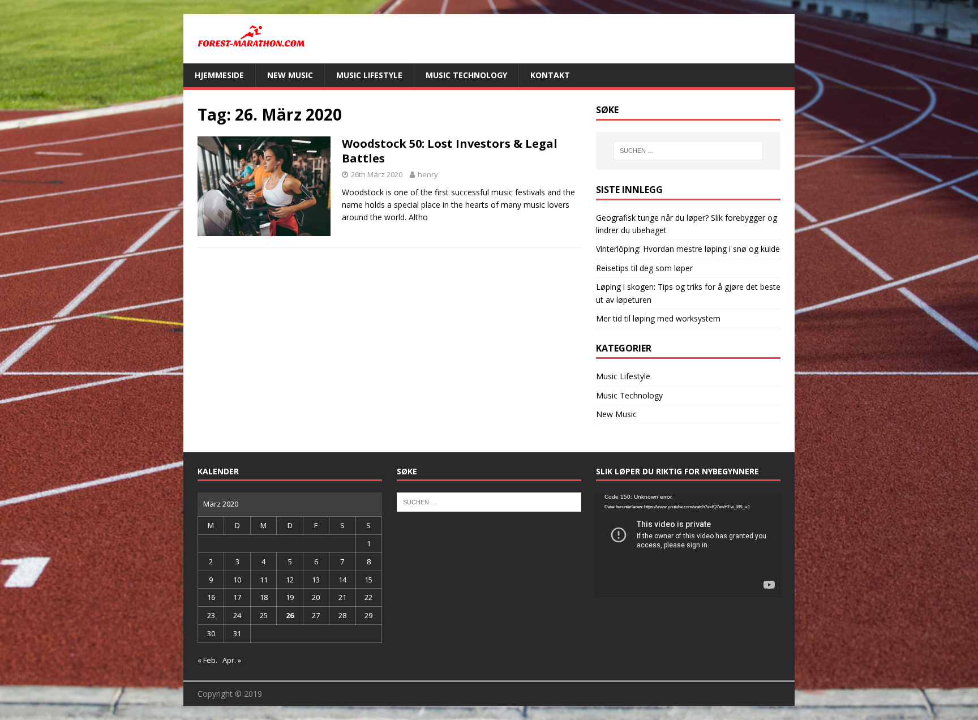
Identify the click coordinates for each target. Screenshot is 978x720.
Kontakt (550, 75)
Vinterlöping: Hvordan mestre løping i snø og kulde (688, 248)
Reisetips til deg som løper (644, 268)
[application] (688, 544)
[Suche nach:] (688, 150)
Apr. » (231, 660)
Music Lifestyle (369, 75)
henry (428, 174)
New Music (290, 75)
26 (290, 615)
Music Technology (466, 75)
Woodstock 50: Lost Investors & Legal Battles (449, 151)
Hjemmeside (219, 75)
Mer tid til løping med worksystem (658, 318)
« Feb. (207, 660)
